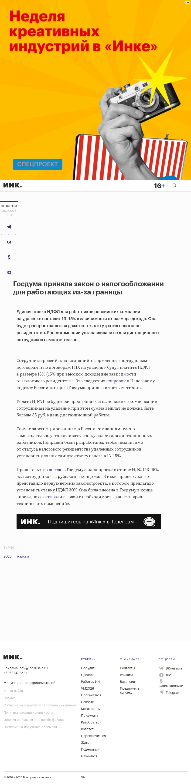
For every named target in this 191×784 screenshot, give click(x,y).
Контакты (127, 668)
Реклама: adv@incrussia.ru (25, 668)
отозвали (52, 497)
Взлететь (88, 729)
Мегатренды (91, 709)
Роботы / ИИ (90, 682)
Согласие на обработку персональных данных (40, 705)
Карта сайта (13, 691)
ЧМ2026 (87, 688)
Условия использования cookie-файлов (33, 720)
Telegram (172, 693)
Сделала (88, 675)
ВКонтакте (173, 668)
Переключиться (93, 736)
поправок (116, 381)
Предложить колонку (129, 690)
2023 (7, 556)
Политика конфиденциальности (28, 712)
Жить (85, 743)
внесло (55, 470)
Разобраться (91, 722)
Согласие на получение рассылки (30, 727)
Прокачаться (91, 695)
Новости (87, 702)
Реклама (126, 675)
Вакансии (127, 682)
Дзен (169, 675)
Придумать (89, 715)
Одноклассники (171, 686)
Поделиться (90, 749)
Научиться (89, 756)
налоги (23, 556)
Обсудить (88, 668)
